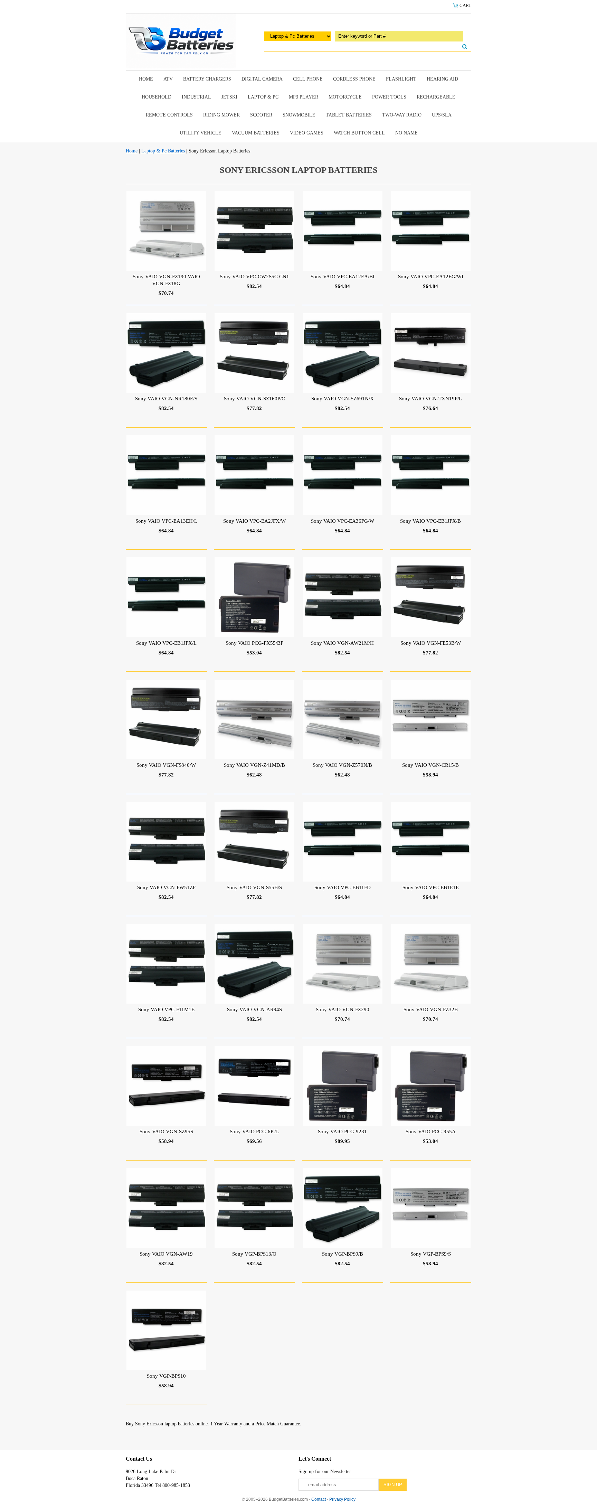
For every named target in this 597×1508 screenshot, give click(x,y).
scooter (261, 115)
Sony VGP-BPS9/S (430, 1254)
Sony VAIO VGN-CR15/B (430, 765)
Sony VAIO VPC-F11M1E (166, 1009)
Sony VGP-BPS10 (166, 1376)
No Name (406, 133)
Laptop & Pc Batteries (163, 150)
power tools (389, 97)
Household (156, 97)
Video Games (306, 133)
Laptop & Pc (263, 97)
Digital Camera (262, 79)
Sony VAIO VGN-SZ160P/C (254, 398)
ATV (168, 79)
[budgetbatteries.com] (181, 40)
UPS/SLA (442, 115)
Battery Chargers (207, 79)
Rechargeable (436, 97)
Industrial (196, 97)
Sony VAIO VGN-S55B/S (254, 887)
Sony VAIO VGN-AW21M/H (342, 643)
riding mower (221, 115)
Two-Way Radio (401, 115)
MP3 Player (303, 97)
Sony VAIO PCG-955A (431, 1131)
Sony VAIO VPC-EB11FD (342, 887)
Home (146, 79)
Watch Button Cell (359, 133)
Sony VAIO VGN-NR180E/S (166, 398)
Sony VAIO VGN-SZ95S (166, 1131)
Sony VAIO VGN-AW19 (166, 1254)
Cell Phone (308, 79)
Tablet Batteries (349, 115)
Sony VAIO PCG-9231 (342, 1131)
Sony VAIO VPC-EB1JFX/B (430, 521)
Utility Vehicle (200, 133)
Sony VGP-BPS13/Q (254, 1254)
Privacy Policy (342, 1499)
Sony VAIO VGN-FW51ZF (166, 887)
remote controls (169, 115)
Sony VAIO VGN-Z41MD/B (254, 765)
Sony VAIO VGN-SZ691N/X (342, 398)
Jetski (229, 97)
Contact (318, 1499)
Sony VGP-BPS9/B (342, 1254)
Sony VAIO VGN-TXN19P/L (430, 398)
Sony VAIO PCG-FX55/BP (254, 643)
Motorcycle (345, 97)
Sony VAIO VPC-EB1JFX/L (166, 643)
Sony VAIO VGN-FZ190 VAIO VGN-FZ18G (166, 280)
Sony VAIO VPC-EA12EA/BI (343, 276)
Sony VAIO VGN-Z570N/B (342, 765)
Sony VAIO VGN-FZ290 (342, 1009)
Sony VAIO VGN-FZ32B (431, 1009)
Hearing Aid (442, 79)
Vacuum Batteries (255, 133)
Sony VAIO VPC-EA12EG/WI (430, 276)
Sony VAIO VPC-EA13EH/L (166, 521)
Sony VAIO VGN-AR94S (254, 1009)
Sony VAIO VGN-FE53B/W (430, 643)
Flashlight (401, 79)
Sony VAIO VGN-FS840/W (166, 765)
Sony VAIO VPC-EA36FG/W (342, 521)
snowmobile (299, 115)
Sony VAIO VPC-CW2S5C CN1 (254, 276)
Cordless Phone (354, 79)
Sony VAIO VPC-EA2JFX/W (254, 521)
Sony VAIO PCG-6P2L (254, 1131)
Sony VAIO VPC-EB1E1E (430, 887)
